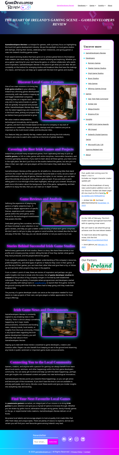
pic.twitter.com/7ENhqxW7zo (93, 196)
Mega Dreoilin (93, 109)
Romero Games (94, 63)
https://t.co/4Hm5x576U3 (97, 240)
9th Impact (92, 129)
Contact (87, 452)
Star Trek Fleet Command (98, 99)
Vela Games (93, 83)
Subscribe (53, 442)
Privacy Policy (76, 452)
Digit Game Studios (96, 73)
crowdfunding (40, 283)
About (110, 5)
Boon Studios (93, 78)
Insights (101, 5)
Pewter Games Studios (97, 68)
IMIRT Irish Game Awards (98, 124)
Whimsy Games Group (97, 88)
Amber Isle (92, 104)
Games (92, 5)
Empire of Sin (93, 114)
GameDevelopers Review (65, 5)
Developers (82, 5)
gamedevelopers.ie (43, 452)
